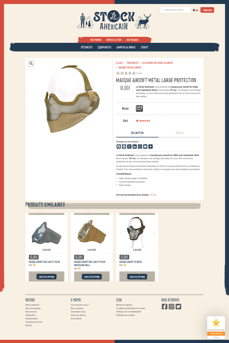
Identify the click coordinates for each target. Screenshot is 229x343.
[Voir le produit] (46, 246)
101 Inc (153, 195)
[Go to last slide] (30, 233)
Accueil (119, 62)
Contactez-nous (78, 311)
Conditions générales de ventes (130, 308)
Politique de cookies (125, 315)
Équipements (104, 47)
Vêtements (86, 47)
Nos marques (133, 39)
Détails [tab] (180, 133)
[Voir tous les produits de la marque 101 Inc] (139, 108)
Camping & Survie (126, 47)
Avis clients (76, 318)
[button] (31, 63)
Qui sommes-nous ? (80, 305)
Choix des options (46, 276)
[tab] (137, 132)
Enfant (144, 47)
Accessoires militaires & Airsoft (157, 62)
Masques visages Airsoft (129, 67)
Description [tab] (137, 133)
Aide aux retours (78, 315)
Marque (125, 108)
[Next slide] (63, 233)
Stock (125, 120)
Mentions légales (124, 305)
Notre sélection (114, 39)
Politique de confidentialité (128, 311)
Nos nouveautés (33, 308)
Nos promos (95, 39)
